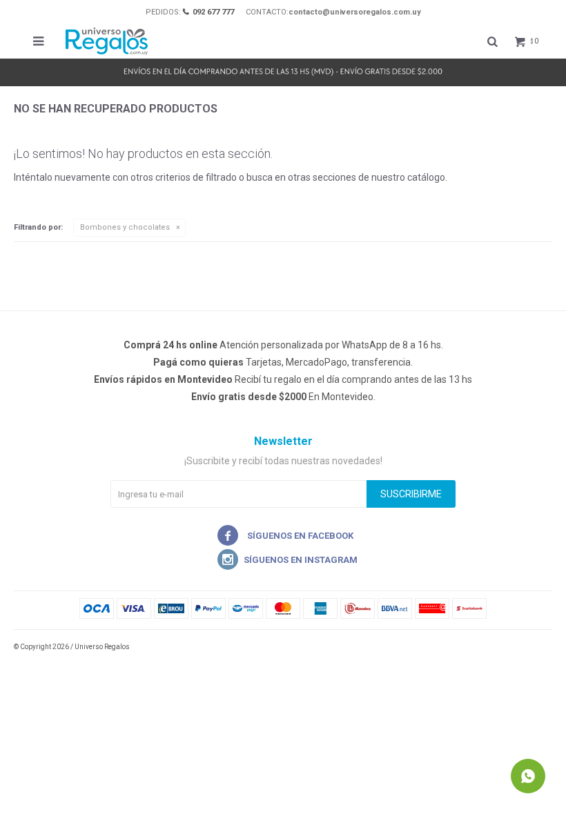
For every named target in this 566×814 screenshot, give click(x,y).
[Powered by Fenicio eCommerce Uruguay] (531, 647)
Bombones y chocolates (125, 227)
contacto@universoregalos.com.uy (355, 12)
